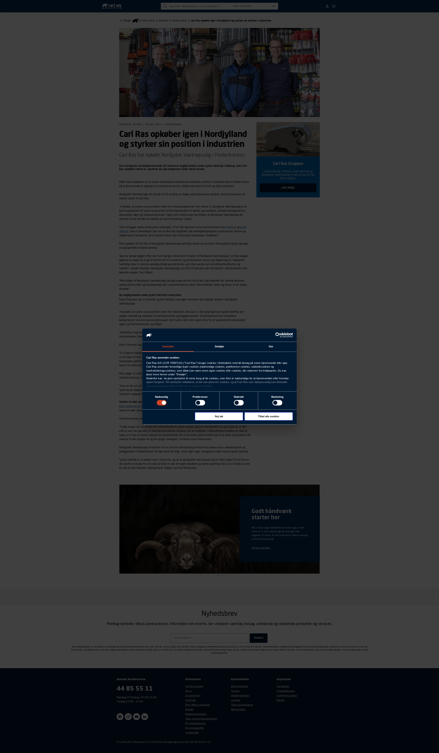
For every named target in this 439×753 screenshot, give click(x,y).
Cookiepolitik (232, 389)
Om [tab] (271, 346)
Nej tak (219, 416)
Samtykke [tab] (168, 346)
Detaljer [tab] (219, 346)
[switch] (200, 402)
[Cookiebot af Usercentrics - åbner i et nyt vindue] (278, 335)
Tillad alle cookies (268, 416)
